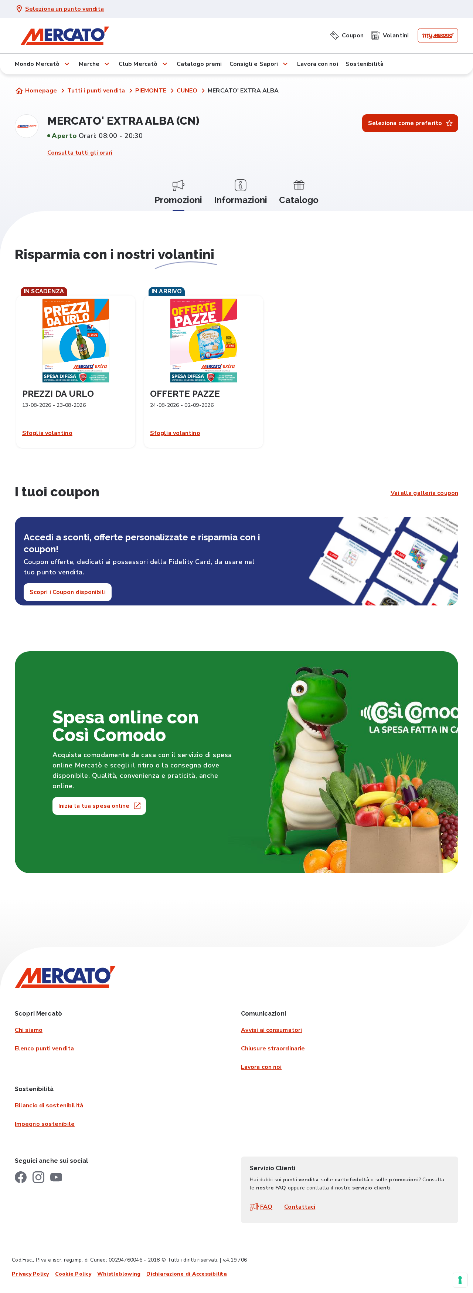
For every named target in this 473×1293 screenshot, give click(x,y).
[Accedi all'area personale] (438, 35)
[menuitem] (347, 34)
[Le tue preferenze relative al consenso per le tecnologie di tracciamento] (460, 1280)
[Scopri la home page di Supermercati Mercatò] (64, 35)
